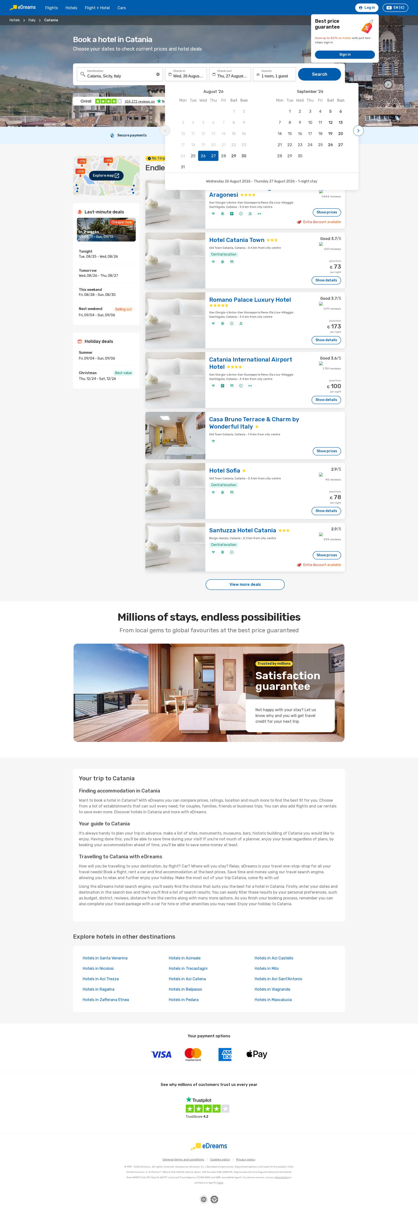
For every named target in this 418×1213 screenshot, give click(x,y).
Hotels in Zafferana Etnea (106, 999)
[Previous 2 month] (165, 130)
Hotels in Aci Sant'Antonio (278, 979)
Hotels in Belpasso (185, 989)
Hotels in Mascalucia (273, 999)
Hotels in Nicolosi (98, 968)
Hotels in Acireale (185, 958)
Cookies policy (220, 1159)
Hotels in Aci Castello (274, 958)
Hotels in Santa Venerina (105, 958)
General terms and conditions (183, 1159)
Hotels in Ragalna (98, 989)
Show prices (327, 212)
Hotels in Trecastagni (188, 968)
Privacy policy (245, 1159)
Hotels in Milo (267, 968)
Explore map (103, 175)
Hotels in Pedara (184, 999)
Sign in (345, 55)
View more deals (245, 584)
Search (319, 74)
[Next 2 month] (358, 130)
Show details (326, 280)
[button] (158, 74)
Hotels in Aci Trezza (101, 979)
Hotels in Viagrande (272, 989)
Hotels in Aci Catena (187, 979)
